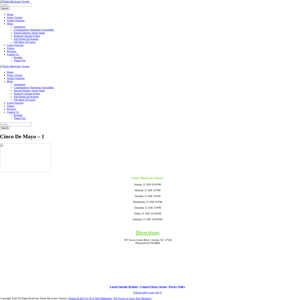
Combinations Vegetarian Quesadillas (34, 29)
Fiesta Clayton (14, 17)
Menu (10, 23)
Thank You (20, 60)
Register (18, 57)
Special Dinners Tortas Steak (29, 32)
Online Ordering (16, 20)
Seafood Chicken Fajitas (27, 35)
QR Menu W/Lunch (25, 42)
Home (10, 14)
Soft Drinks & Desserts (26, 39)
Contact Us (13, 54)
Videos (10, 48)
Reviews (11, 51)
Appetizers (19, 26)
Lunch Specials (15, 45)
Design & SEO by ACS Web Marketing (110, 298)
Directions (147, 232)
